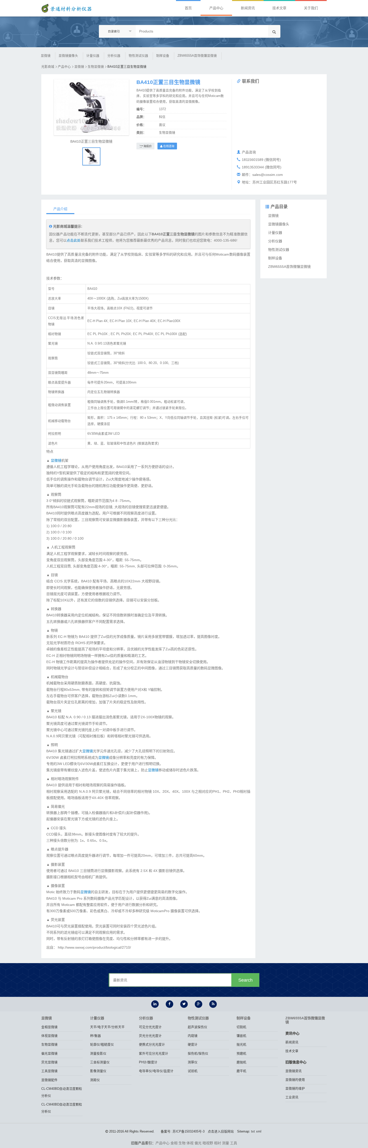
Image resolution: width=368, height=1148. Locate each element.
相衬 (217, 1143)
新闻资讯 (248, 8)
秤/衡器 (95, 1036)
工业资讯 (291, 1097)
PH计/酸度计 (148, 1062)
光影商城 (47, 66)
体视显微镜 (49, 1036)
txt (253, 1131)
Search (245, 980)
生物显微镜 (96, 66)
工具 (233, 1143)
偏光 (198, 1143)
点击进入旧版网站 (221, 1131)
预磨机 (241, 1053)
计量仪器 (92, 55)
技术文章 (279, 8)
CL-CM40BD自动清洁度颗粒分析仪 (61, 1092)
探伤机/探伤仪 (198, 1053)
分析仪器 (113, 55)
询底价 (147, 146)
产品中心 (216, 8)
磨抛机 (241, 1062)
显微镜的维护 (295, 1088)
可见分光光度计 (150, 1027)
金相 (173, 1143)
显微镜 (46, 55)
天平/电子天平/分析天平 (107, 1027)
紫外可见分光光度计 (153, 1053)
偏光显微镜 (49, 1053)
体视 (190, 1143)
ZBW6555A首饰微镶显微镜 (197, 55)
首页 (188, 8)
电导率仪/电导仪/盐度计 (156, 1071)
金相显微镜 (49, 1027)
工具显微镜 (49, 1071)
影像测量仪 (98, 1071)
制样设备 (162, 55)
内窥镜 (193, 1036)
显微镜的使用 (295, 1080)
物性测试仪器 (138, 55)
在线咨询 (168, 146)
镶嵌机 (241, 1036)
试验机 (193, 1071)
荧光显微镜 (49, 1062)
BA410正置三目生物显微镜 (126, 66)
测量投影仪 (98, 1053)
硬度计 (193, 1044)
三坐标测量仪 (100, 1062)
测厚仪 (193, 1062)
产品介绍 (60, 209)
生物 (182, 1143)
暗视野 (208, 1143)
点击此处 (74, 240)
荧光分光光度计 (150, 1036)
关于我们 (311, 8)
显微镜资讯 (293, 1071)
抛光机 (241, 1044)
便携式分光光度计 (152, 1044)
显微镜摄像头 (68, 55)
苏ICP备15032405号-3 (188, 1131)
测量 (225, 1143)
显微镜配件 (49, 1080)
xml (258, 1131)
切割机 (241, 1027)
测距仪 (95, 1080)
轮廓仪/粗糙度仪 (102, 1044)
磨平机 (241, 1071)
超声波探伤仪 (197, 1027)
